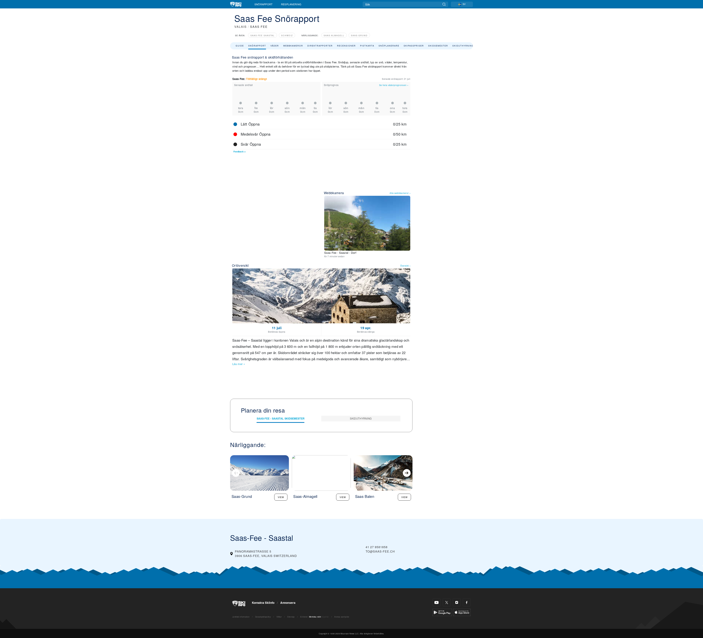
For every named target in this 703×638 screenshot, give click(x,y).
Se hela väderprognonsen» (393, 85)
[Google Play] (442, 612)
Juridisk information (241, 616)
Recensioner (346, 45)
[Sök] (444, 4)
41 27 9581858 (377, 547)
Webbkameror (293, 45)
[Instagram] (457, 602)
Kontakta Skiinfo (263, 603)
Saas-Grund (359, 35)
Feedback (238, 151)
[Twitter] (447, 602)
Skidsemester (438, 45)
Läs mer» (238, 364)
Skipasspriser (414, 45)
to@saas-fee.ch (380, 551)
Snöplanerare (389, 45)
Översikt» (405, 265)
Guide (240, 45)
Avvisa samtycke (341, 616)
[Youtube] (436, 602)
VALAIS (240, 27)
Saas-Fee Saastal (262, 35)
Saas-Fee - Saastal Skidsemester (280, 418)
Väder (274, 45)
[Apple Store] (462, 612)
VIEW (281, 497)
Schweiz (287, 35)
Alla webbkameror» (400, 192)
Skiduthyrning (463, 45)
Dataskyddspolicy (263, 616)
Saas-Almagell (334, 35)
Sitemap (291, 616)
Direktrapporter (320, 45)
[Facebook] (467, 602)
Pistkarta (367, 45)
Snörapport (263, 4)
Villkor (279, 616)
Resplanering (291, 4)
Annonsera (287, 603)
